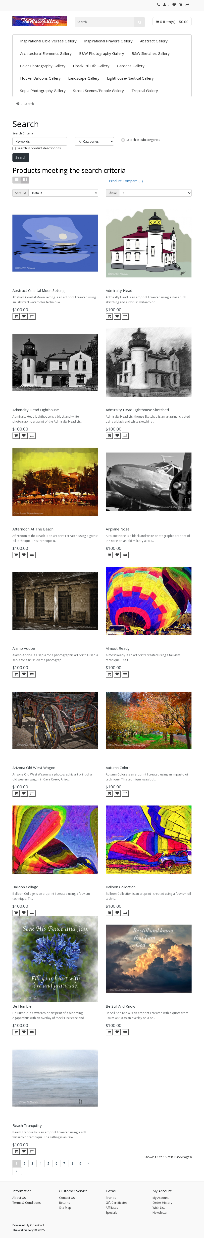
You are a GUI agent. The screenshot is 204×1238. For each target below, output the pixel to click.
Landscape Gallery (84, 78)
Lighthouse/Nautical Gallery (130, 78)
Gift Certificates (116, 1203)
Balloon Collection (121, 886)
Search (29, 104)
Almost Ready (118, 648)
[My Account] (166, 5)
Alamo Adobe (23, 648)
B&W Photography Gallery (101, 53)
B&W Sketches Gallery (151, 53)
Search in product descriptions (39, 148)
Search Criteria (22, 133)
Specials (111, 1212)
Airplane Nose (118, 528)
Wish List (159, 1208)
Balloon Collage (25, 886)
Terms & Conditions (26, 1203)
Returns (64, 1203)
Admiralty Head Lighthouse (35, 409)
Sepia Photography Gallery (43, 90)
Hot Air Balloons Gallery (40, 78)
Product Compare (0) (126, 181)
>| (17, 1171)
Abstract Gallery (154, 40)
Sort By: (20, 193)
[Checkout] (187, 5)
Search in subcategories (143, 140)
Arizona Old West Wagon (33, 767)
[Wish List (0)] (174, 5)
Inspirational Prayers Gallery (108, 40)
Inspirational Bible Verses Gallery (48, 40)
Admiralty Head (119, 290)
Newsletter (160, 1212)
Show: (112, 193)
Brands (111, 1198)
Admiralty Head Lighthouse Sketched (137, 409)
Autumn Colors (118, 767)
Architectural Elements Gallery (46, 53)
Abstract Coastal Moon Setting (38, 290)
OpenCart (37, 1225)
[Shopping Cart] (180, 5)
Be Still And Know (120, 1006)
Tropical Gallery (144, 90)
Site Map (65, 1208)
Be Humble (22, 1006)
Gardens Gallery (131, 65)
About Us (19, 1198)
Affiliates (112, 1208)
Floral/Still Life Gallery (91, 65)
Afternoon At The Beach (32, 528)
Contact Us (67, 1198)
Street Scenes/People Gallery (98, 90)
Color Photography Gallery (42, 65)
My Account (161, 1198)
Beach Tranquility (27, 1125)
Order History (162, 1203)
